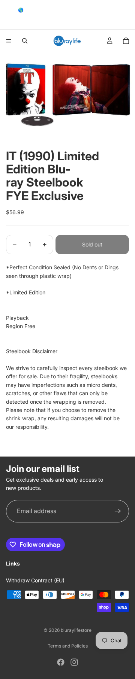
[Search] (24, 41)
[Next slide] (126, 14)
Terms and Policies (68, 646)
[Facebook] (60, 662)
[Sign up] (118, 511)
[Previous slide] (8, 14)
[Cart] (126, 41)
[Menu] (8, 40)
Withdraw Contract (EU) (35, 580)
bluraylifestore (76, 630)
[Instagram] (74, 662)
